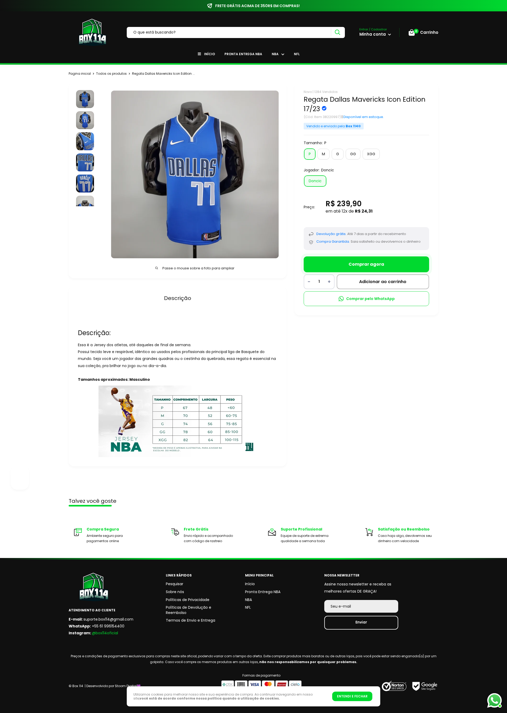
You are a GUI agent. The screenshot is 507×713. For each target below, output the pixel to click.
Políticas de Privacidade (187, 599)
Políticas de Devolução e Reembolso (188, 610)
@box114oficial (105, 633)
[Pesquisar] (337, 32)
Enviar (361, 622)
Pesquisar (174, 584)
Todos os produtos (111, 73)
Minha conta (373, 34)
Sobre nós (175, 591)
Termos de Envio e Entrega (190, 620)
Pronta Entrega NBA (243, 54)
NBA (275, 54)
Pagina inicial (80, 73)
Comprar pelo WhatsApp (370, 298)
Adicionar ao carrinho (382, 282)
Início (209, 54)
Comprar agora (366, 264)
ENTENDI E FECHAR (352, 696)
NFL (297, 54)
